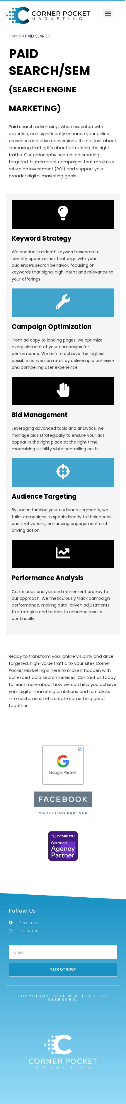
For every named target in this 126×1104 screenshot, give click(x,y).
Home (15, 36)
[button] (108, 13)
